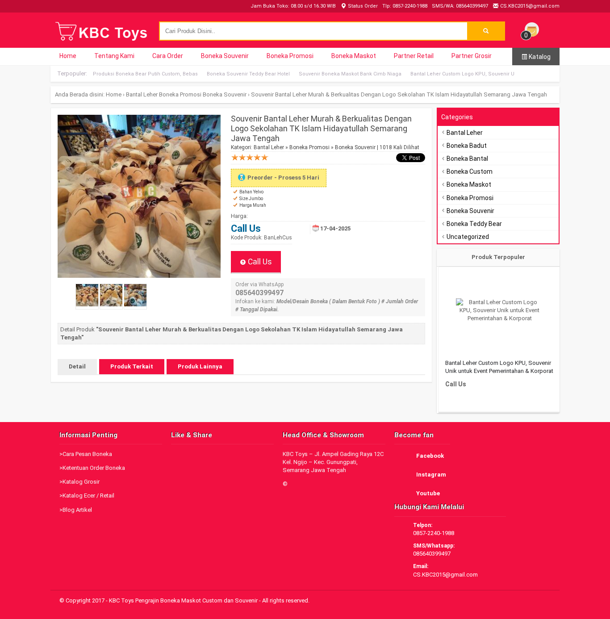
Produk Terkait (131, 366)
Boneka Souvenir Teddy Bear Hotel (248, 74)
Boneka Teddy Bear (474, 223)
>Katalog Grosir (79, 481)
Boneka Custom (470, 171)
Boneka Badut (467, 145)
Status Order (362, 6)
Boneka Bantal (467, 158)
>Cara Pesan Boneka (85, 454)
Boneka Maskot (353, 55)
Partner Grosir (471, 55)
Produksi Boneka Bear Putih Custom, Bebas (145, 74)
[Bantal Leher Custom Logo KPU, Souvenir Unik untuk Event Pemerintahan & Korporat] (499, 310)
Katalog (539, 56)
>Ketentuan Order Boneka (92, 467)
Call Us (259, 261)
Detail (77, 366)
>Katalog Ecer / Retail (86, 495)
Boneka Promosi (290, 55)
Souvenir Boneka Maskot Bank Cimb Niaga (350, 74)
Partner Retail (414, 55)
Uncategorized (468, 236)
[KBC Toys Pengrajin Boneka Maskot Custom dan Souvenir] (102, 39)
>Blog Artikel (75, 509)
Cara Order (167, 55)
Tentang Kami (114, 55)
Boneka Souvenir (225, 55)
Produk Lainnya (200, 366)
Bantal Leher (142, 94)
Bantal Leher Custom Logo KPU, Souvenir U (462, 74)
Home (67, 55)
